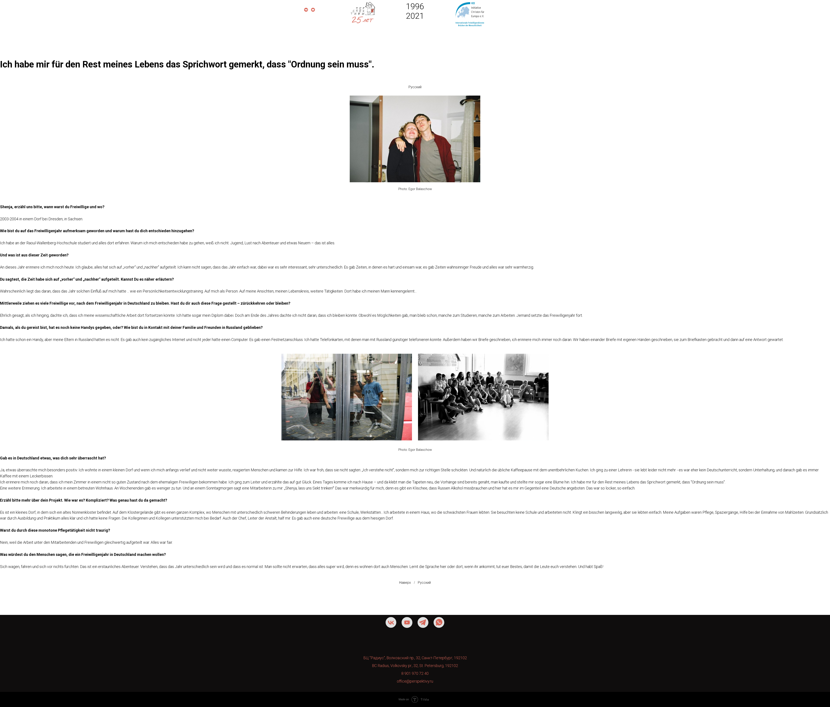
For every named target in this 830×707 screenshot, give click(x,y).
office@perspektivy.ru (415, 681)
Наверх (405, 583)
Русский (415, 87)
